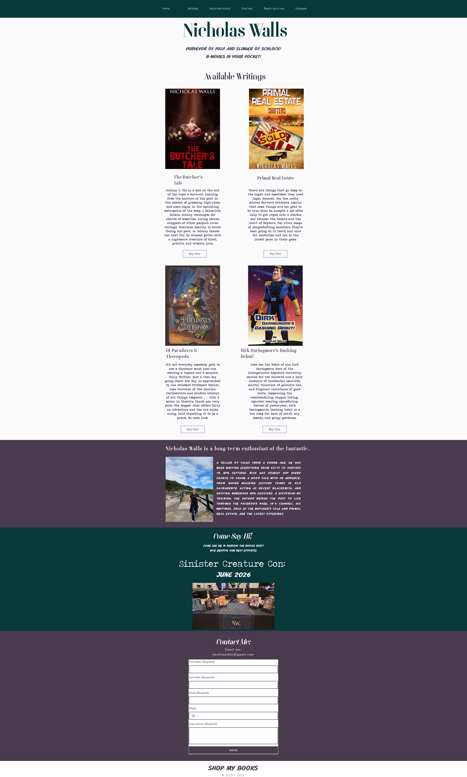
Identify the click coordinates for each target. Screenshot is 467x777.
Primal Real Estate (275, 178)
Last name (201, 677)
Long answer (203, 723)
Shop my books (233, 768)
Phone (192, 708)
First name (201, 661)
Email (199, 692)
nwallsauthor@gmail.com (233, 654)
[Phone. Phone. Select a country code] (195, 716)
